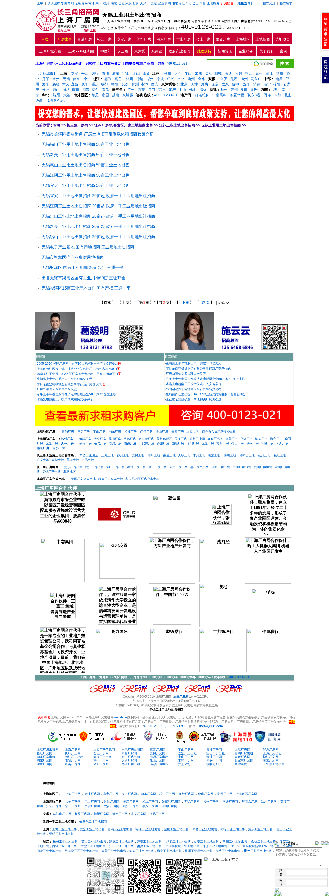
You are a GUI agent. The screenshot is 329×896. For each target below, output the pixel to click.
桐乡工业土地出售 (228, 851)
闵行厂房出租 (102, 757)
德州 (75, 90)
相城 (218, 73)
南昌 (279, 79)
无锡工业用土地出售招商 (221, 125)
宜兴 (238, 73)
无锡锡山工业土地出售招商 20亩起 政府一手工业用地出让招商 (98, 237)
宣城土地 (58, 460)
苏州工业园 (197, 439)
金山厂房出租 (131, 757)
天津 (143, 3)
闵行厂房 (144, 39)
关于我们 (266, 51)
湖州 (98, 3)
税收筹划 (212, 764)
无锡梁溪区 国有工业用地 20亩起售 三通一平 (82, 267)
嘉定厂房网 (157, 750)
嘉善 (118, 79)
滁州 (244, 79)
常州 (71, 3)
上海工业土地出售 (64, 829)
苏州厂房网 (101, 760)
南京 (114, 3)
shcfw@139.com (210, 726)
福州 (224, 90)
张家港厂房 (146, 439)
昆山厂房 (115, 439)
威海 (85, 90)
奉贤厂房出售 (136, 467)
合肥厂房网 (157, 814)
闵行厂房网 (72, 753)
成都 (104, 84)
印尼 (95, 95)
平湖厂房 (246, 439)
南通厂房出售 (242, 467)
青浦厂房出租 (244, 753)
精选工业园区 (88, 455)
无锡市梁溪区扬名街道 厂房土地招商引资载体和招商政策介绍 (98, 134)
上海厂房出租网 (47, 750)
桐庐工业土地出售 (178, 841)
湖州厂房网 (169, 806)
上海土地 (107, 455)
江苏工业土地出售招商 (177, 125)
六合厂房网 (111, 806)
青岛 (105, 90)
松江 (182, 3)
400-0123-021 (201, 26)
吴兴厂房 (85, 443)
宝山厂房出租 (215, 753)
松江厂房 (104, 39)
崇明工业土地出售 (61, 834)
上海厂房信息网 (104, 750)
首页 (45, 39)
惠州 (162, 90)
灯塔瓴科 (202, 95)
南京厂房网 (270, 760)
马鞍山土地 (247, 455)
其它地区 (69, 472)
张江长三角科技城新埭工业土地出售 (255, 846)
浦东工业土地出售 (260, 829)
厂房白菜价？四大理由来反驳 (57, 389)
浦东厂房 (164, 39)
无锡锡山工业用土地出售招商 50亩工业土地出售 (86, 144)
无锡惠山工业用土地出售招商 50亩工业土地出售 (86, 165)
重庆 (95, 84)
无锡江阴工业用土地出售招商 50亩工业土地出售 (86, 175)
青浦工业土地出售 (120, 829)
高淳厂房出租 (159, 764)
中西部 (105, 51)
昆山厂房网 (157, 760)
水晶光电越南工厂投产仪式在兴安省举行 (64, 399)
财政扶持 (204, 51)
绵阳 (276, 84)
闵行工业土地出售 (232, 829)
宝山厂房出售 (115, 467)
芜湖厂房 (282, 443)
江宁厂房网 (53, 806)
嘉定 (154, 3)
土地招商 (262, 39)
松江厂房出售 (94, 467)
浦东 (175, 3)
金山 (196, 3)
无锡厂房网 (191, 801)
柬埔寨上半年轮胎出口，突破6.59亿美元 (64, 379)
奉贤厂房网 (129, 753)
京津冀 (139, 51)
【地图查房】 (56, 100)
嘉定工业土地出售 (92, 829)
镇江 (248, 73)
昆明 (275, 90)
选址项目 (282, 39)
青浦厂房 (84, 39)
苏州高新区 (164, 439)
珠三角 (122, 51)
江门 (151, 90)
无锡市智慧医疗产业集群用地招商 (72, 257)
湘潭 (144, 84)
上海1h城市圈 (50, 51)
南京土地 (214, 455)
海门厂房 (193, 443)
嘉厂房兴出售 (199, 467)
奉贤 (202, 3)
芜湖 (233, 79)
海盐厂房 (261, 439)
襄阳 (84, 84)
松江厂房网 (44, 753)
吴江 (208, 73)
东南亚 (156, 51)
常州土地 (199, 455)
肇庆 (172, 90)
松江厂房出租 (74, 757)
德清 (139, 79)
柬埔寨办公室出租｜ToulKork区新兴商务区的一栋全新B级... (206, 394)
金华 (201, 79)
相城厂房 (85, 439)
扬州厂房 (252, 443)
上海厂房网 (72, 750)
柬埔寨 (127, 95)
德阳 (114, 84)
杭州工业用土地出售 (199, 851)
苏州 (64, 3)
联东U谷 (254, 95)
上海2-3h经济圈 (81, 51)
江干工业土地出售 (121, 846)
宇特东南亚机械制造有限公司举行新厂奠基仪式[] (71, 384)
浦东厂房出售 (73, 467)
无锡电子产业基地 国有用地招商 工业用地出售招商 (88, 247)
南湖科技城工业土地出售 (182, 846)
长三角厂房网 (77, 125)
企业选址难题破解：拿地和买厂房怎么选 (193, 399)
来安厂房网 (101, 764)
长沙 (125, 84)
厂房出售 (65, 39)
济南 (257, 84)
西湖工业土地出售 (64, 846)
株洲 (135, 84)
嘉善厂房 (231, 439)
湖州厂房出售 (221, 467)
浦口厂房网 (73, 806)
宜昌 (74, 84)
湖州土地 (154, 455)
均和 (277, 95)
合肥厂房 (58, 448)
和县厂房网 (72, 764)
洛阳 (45, 84)
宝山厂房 (183, 39)
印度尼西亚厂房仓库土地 (142, 479)
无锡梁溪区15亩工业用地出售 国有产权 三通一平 (86, 288)
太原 (225, 84)
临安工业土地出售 (206, 841)
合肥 (121, 3)
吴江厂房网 (131, 801)
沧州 (45, 90)
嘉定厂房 (124, 39)
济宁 (267, 84)
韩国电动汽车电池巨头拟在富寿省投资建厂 (195, 389)
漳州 (234, 90)
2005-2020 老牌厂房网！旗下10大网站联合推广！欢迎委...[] (79, 363)
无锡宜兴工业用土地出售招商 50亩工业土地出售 (86, 185)
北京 (184, 84)
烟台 (95, 90)
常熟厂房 (130, 439)
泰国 (105, 95)
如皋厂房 (178, 443)
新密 (56, 84)
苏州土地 (123, 455)
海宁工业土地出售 (169, 851)
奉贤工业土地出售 (205, 829)
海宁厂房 (276, 439)
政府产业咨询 (179, 51)
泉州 (243, 90)
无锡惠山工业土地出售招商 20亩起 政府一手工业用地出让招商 (98, 216)
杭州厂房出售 (263, 467)
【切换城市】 (46, 73)
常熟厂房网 (186, 760)
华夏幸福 (237, 95)
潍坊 (66, 90)
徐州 (86, 79)
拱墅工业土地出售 (93, 846)
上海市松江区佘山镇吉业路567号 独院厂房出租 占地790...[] (79, 369)
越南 (115, 95)
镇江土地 (280, 455)
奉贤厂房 (223, 39)
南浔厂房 (115, 443)
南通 (91, 3)
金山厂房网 (101, 753)
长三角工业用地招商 (93, 821)
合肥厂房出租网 (132, 750)
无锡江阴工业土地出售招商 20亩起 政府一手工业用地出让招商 (98, 206)
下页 (185, 302)
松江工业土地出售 (147, 829)
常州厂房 (222, 443)
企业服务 (246, 51)
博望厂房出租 (131, 764)
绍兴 (170, 79)
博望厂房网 (101, 814)
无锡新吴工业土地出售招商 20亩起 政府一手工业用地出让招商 (98, 226)
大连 (66, 95)
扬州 (279, 73)
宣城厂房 (267, 443)
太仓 (177, 73)
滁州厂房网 (120, 814)
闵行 (189, 3)
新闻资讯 (225, 51)
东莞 (141, 90)
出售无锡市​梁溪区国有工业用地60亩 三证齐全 (83, 278)
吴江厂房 (181, 439)
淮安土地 (43, 460)
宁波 (160, 79)
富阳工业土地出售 (235, 841)
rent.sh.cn (120, 717)
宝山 (161, 3)
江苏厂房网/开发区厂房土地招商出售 (123, 125)
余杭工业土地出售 (263, 841)
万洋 (267, 95)
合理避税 (241, 764)
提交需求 (285, 3)
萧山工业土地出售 (93, 841)
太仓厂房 (100, 439)
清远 (203, 90)
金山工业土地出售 (176, 829)
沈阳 (246, 84)
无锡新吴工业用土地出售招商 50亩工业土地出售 (86, 154)
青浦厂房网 (214, 750)
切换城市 (54, 3)
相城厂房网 (150, 801)
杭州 (106, 3)
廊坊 (204, 84)
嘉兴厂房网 (157, 753)
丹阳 (45, 79)
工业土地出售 (65, 841)
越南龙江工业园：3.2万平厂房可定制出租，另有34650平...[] (79, 374)
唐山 (56, 90)
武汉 (128, 3)
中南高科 (219, 95)
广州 (131, 90)
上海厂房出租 (272, 753)
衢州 (191, 79)
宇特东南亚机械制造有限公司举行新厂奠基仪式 (198, 368)
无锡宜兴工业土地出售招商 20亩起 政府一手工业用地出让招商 (98, 196)
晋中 (235, 84)
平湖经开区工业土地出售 (81, 851)
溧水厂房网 (44, 764)
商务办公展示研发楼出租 (219, 431)
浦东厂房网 (270, 750)
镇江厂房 (237, 443)
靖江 (269, 73)
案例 (283, 51)
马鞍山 (256, 79)
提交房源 (269, 3)
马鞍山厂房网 (62, 814)
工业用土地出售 (274, 764)
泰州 (259, 73)
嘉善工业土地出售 (114, 851)
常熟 (198, 73)
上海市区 (192, 431)
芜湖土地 (73, 460)
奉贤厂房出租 (159, 757)
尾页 (206, 302)
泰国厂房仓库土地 (83, 479)
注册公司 (184, 764)
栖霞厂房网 (92, 806)
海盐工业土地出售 (141, 851)
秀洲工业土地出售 (215, 846)
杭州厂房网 (131, 806)
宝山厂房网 (186, 750)
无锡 (78, 3)
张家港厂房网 (244, 760)
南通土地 (169, 455)
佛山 (192, 90)
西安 (135, 3)
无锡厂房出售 (51, 472)
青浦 (168, 3)
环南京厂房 (249, 801)
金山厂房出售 (157, 467)
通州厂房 (163, 443)
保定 (214, 84)
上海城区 (243, 39)
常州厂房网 (211, 801)
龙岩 (253, 90)
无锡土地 (184, 455)
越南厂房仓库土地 (110, 479)
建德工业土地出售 (121, 841)
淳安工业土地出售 (149, 841)
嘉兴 (84, 3)
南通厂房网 (230, 801)
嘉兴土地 (138, 455)
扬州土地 (264, 455)
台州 (181, 79)
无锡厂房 (51, 443)
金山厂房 (203, 39)
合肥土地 (87, 460)
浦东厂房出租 (46, 757)
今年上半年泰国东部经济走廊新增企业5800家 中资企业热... (77, 394)
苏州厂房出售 (178, 467)
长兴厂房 (100, 443)
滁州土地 (230, 455)
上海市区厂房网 (246, 794)
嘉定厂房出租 (187, 753)
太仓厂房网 (129, 760)
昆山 (188, 73)
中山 (182, 90)
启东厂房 (148, 443)
